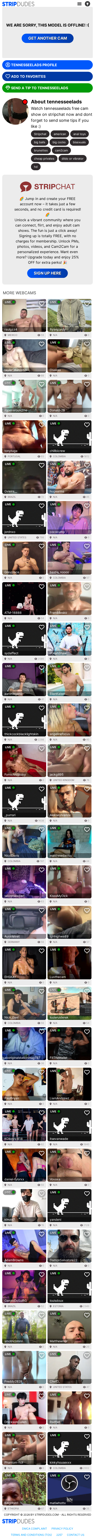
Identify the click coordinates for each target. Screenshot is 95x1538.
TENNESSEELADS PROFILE (34, 65)
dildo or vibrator (73, 158)
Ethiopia (13, 1508)
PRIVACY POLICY (62, 1528)
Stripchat (40, 134)
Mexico (12, 335)
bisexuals (79, 142)
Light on (89, 4)
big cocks (59, 142)
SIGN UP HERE (47, 273)
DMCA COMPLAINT (34, 1528)
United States (17, 537)
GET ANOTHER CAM (47, 38)
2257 (59, 1534)
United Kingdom (63, 780)
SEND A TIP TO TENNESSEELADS (39, 88)
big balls (39, 142)
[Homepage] (18, 4)
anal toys (79, 134)
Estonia (58, 1306)
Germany (14, 941)
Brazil (12, 496)
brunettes (41, 150)
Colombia (59, 456)
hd (36, 167)
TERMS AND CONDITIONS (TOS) (31, 1534)
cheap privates (44, 158)
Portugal (14, 456)
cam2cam (61, 150)
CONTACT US (75, 1534)
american (60, 134)
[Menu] (79, 4)
